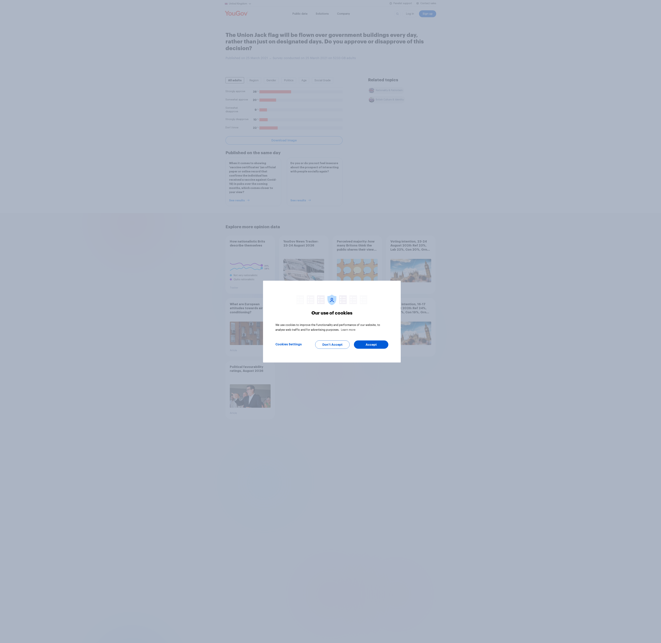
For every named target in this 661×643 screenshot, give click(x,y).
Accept (371, 344)
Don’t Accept (332, 344)
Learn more (348, 329)
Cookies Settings (288, 344)
